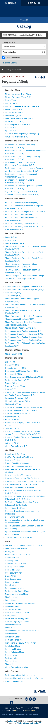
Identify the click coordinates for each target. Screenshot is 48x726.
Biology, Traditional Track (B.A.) (18, 97)
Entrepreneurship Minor (15, 588)
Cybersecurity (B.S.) (13, 374)
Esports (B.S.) (11, 383)
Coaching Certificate (13, 460)
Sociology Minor (12, 658)
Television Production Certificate (18, 538)
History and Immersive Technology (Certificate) (24, 481)
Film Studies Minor (13, 597)
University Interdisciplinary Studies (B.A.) (22, 134)
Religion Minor (11, 655)
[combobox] (24, 35)
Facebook (30, 699)
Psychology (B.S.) (12, 416)
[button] (10, 3)
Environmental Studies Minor (17, 591)
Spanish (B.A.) (11, 131)
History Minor (10, 616)
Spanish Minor (11, 661)
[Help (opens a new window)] (44, 77)
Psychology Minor (12, 646)
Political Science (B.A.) (14, 122)
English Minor (11, 585)
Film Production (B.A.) (14, 109)
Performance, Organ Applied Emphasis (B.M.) (24, 334)
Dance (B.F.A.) (11, 240)
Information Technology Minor (17, 619)
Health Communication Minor (17, 612)
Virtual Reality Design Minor (16, 667)
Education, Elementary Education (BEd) (21, 203)
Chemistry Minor (12, 558)
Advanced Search (9, 63)
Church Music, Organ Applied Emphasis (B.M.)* (24, 286)
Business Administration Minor (17, 555)
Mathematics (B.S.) (13, 404)
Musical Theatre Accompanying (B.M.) (20, 328)
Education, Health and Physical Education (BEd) (25, 212)
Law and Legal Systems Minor (17, 622)
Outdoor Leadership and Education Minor (22, 631)
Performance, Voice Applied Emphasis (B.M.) (23, 340)
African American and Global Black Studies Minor (25, 545)
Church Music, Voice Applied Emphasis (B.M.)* (24, 290)
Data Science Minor (13, 579)
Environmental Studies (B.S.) (17, 380)
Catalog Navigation (13, 69)
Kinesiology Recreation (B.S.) (17, 401)
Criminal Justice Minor (14, 567)
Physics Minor (11, 634)
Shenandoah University (24, 11)
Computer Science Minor (15, 564)
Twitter (34, 699)
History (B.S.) (10, 389)
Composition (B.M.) (13, 293)
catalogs (12, 721)
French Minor (10, 600)
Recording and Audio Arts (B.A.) (18, 125)
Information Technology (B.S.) (17, 398)
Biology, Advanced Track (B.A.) (18, 94)
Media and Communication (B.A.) (19, 119)
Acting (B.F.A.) (11, 237)
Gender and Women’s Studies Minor (20, 603)
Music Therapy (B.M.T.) (14, 354)
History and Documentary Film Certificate (22, 478)
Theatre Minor (11, 664)
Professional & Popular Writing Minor (20, 643)
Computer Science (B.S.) (15, 368)
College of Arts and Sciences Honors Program (24, 678)
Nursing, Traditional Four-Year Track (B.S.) (22, 410)
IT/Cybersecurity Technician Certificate (21, 484)
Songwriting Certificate (14, 517)
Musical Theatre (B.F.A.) (15, 243)
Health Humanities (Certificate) (18, 475)
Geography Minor (12, 606)
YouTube (11, 702)
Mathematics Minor (13, 625)
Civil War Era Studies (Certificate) (19, 457)
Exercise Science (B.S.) (15, 386)
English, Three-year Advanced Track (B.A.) (22, 106)
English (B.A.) (11, 103)
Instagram (26, 699)
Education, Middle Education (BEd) (19, 215)
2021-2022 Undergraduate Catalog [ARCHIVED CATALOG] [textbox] (24, 35)
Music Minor (10, 628)
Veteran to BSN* (12, 443)
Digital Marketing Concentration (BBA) (21, 192)
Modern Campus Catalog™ (29, 723)
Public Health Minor (13, 649)
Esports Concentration (14, 681)
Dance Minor (10, 576)
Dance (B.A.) (10, 100)
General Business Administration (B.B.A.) (22, 195)
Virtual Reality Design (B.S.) (16, 446)
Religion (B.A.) (11, 128)
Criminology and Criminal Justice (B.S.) (21, 371)
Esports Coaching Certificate (17, 463)
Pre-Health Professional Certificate (19, 487)
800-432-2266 (31, 710)
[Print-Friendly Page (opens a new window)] (41, 77)
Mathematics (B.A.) (13, 116)
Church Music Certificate (15, 454)
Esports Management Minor (16, 594)
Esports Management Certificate (18, 466)
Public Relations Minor (14, 652)
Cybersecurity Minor (13, 573)
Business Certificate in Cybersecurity (20, 675)
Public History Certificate (15, 508)
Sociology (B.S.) (12, 428)
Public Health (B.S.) (13, 419)
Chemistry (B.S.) (12, 365)
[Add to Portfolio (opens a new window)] (35, 77)
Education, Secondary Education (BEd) (21, 223)
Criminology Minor (12, 570)
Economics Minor (12, 582)
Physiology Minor (12, 637)
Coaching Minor (11, 561)
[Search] (43, 52)
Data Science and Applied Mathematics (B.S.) (24, 377)
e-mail (16, 710)
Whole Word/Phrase (13, 57)
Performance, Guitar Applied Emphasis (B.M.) (24, 331)
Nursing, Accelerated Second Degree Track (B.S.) (25, 407)
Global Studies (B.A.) (13, 112)
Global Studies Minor (13, 609)
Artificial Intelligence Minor (16, 549)
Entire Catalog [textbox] (9, 46)
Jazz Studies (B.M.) (13, 296)
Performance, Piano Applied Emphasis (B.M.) (23, 337)
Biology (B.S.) (11, 362)
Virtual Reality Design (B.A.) (16, 137)
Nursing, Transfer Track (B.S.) (17, 413)
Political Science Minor (14, 640)
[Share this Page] (38, 77)
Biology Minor (11, 552)
